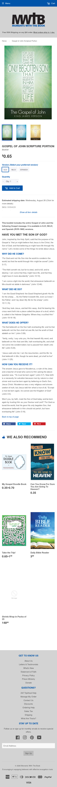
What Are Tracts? (28, 718)
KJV (5, 169)
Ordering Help (29, 707)
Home (4, 41)
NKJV (13, 169)
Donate (28, 682)
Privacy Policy (28, 675)
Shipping (28, 714)
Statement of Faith (28, 671)
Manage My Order (28, 696)
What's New (28, 668)
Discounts (28, 703)
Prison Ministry (28, 679)
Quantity (6, 176)
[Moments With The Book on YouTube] (39, 738)
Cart (53, 3)
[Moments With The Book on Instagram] (25, 738)
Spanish (24, 169)
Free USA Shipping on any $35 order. (28, 32)
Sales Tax (28, 711)
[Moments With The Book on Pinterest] (32, 738)
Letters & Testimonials (28, 664)
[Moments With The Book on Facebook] (18, 738)
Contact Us (28, 700)
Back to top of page (10, 416)
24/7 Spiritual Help (28, 692)
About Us (29, 660)
